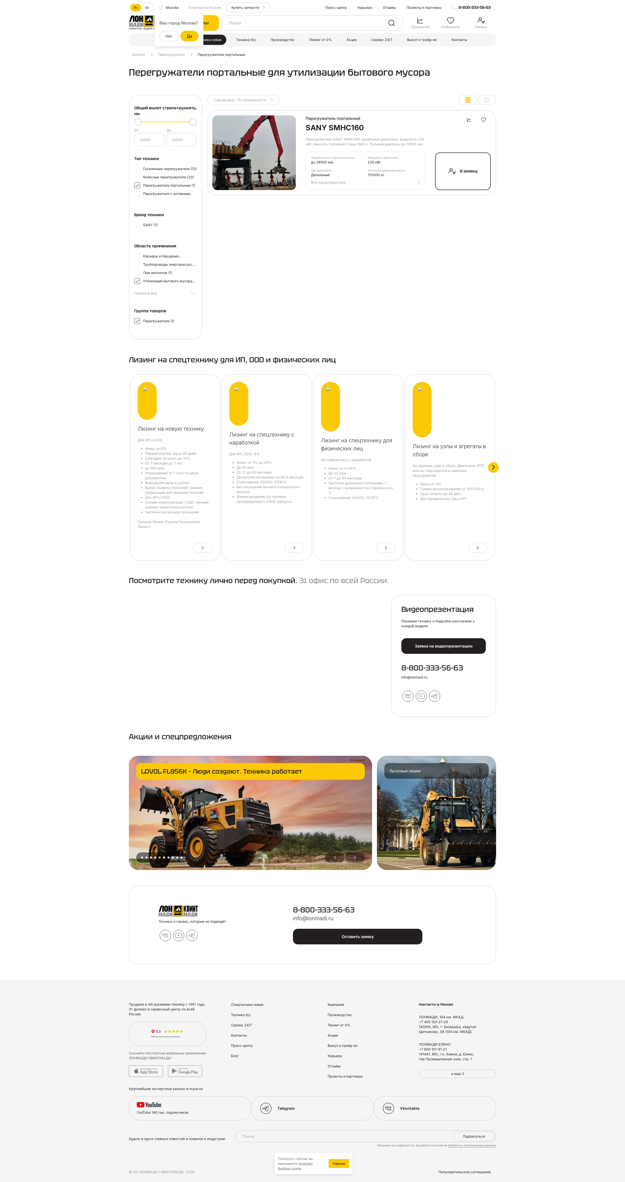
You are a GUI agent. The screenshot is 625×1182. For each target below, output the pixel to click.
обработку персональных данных (472, 1145)
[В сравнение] (469, 119)
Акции (351, 40)
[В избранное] (484, 119)
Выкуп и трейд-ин (422, 40)
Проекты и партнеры (423, 7)
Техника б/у (246, 40)
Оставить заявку (358, 936)
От (136, 130)
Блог (235, 1056)
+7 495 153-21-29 (433, 1022)
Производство (282, 40)
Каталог (138, 54)
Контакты (459, 40)
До (169, 130)
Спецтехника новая (205, 40)
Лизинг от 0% (320, 40)
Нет (169, 36)
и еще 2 (457, 1073)
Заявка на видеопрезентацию (444, 646)
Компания (336, 1004)
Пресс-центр (336, 7)
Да (189, 36)
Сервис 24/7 (381, 40)
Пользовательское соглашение (464, 1172)
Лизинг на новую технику (171, 428)
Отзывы (389, 7)
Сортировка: (240, 100)
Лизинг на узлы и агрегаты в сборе (449, 450)
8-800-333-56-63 (474, 7)
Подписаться (474, 1136)
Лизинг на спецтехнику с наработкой (261, 438)
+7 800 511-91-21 (433, 1049)
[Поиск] (391, 23)
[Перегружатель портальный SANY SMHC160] (254, 152)
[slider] (138, 122)
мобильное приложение (186, 1053)
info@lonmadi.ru (414, 677)
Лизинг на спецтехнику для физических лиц (356, 444)
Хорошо (339, 1163)
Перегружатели (171, 54)
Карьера (365, 7)
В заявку (469, 171)
